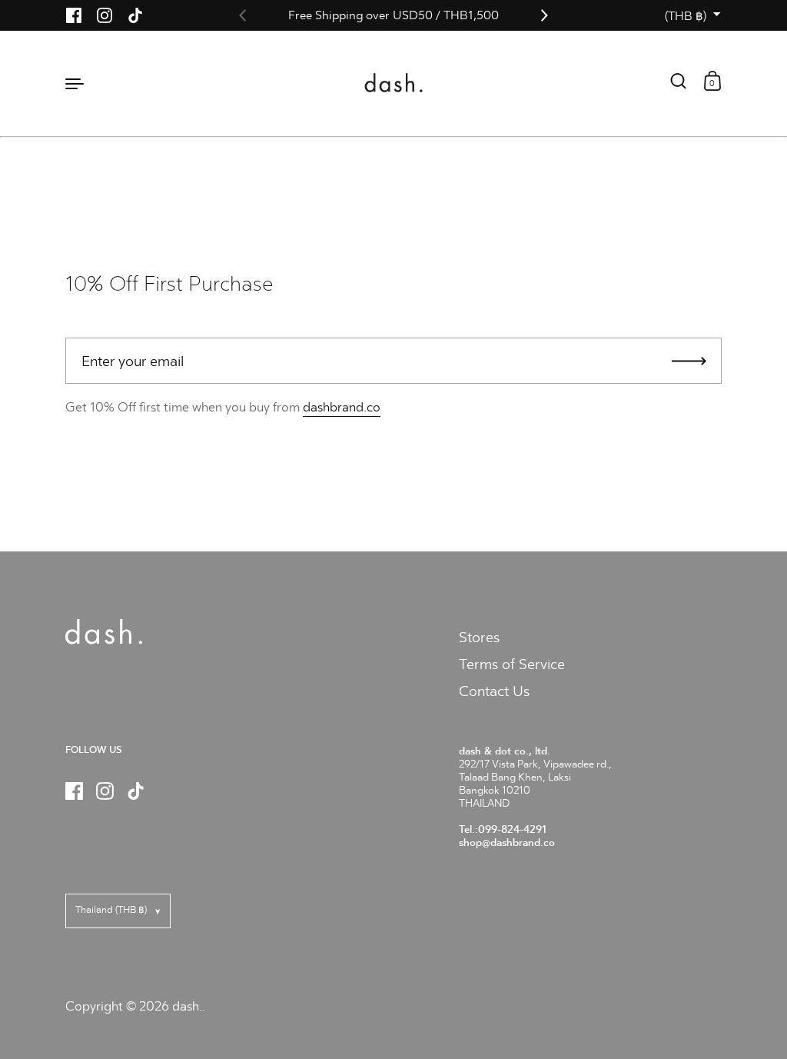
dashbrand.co (341, 407)
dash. (187, 1006)
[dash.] (394, 82)
